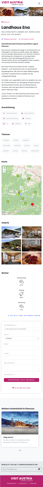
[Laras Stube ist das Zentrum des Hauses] (36, 11)
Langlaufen (25, 140)
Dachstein (6, 140)
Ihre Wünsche (9, 363)
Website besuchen (10, 39)
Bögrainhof (8, 437)
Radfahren (17, 145)
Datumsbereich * (10, 325)
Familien (15, 140)
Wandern (24, 151)
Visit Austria (12, 2)
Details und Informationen (25, 315)
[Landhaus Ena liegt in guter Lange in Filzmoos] (21, 11)
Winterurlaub (35, 151)
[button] (21, 14)
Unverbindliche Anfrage (21, 380)
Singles (36, 145)
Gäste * (7, 334)
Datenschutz (11, 483)
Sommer (15, 151)
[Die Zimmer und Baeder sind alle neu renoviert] (11, 258)
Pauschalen (6, 145)
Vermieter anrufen (27, 39)
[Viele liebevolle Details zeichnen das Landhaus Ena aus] (7, 11)
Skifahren (6, 151)
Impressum (23, 483)
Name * (6, 344)
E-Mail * (7, 353)
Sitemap (33, 483)
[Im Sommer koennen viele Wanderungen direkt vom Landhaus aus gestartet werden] (11, 245)
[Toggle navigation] (39, 3)
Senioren (27, 145)
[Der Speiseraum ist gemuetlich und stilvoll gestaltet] (32, 245)
